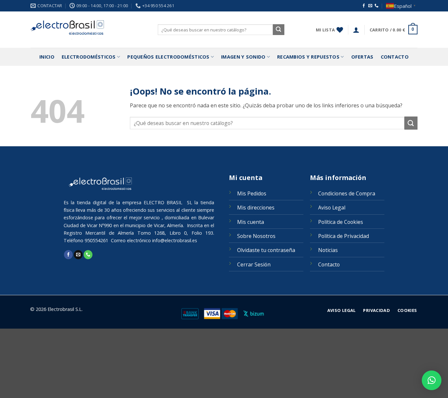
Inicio (46, 57)
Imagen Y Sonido (243, 57)
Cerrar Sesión (254, 264)
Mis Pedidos (251, 193)
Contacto (395, 57)
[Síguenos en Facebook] (364, 6)
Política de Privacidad (343, 236)
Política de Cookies (340, 222)
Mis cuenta (250, 222)
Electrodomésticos (89, 57)
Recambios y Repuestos (308, 57)
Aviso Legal (331, 207)
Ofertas (362, 57)
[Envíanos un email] (370, 6)
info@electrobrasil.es (174, 240)
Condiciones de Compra (346, 193)
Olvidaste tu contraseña (266, 250)
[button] (356, 30)
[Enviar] (278, 29)
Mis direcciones (256, 207)
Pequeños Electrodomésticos (168, 57)
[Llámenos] (376, 6)
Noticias (328, 250)
